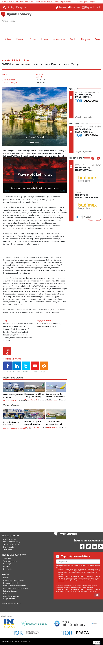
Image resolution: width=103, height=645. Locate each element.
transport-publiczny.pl (63, 2)
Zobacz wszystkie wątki (11, 603)
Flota (5, 593)
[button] (5, 116)
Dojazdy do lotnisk (10, 583)
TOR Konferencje (10, 561)
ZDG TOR (7, 558)
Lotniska (7, 39)
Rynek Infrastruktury (11, 542)
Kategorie (21, 7)
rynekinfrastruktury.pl (44, 2)
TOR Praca (7, 549)
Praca (97, 39)
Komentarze (59, 39)
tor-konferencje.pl (81, 2)
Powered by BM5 (25, 641)
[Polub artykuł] (7, 367)
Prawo (44, 39)
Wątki (73, 39)
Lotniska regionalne (11, 596)
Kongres (85, 39)
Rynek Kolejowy (9, 539)
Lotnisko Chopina (10, 591)
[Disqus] (35, 478)
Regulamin (7, 569)
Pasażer (20, 39)
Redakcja (7, 564)
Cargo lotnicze (9, 598)
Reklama (6, 566)
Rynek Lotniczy (9, 547)
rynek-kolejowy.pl (27, 2)
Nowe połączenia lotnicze (13, 580)
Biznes (33, 39)
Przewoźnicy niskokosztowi (14, 585)
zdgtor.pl (93, 2)
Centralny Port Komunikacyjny (15, 588)
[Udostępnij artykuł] (16, 367)
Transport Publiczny (11, 544)
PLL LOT (6, 578)
